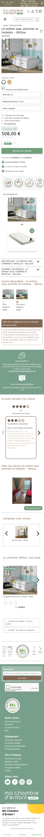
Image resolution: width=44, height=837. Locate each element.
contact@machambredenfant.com (22, 371)
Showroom (9, 725)
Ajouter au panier (22, 151)
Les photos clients (12, 727)
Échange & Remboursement (16, 765)
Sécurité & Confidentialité (15, 746)
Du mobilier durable (13, 743)
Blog (6, 730)
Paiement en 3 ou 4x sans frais (10, 653)
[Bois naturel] (9, 82)
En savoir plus (10, 124)
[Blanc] (4, 82)
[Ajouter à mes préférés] (41, 32)
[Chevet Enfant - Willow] (21, 532)
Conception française (13, 740)
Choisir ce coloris (6, 308)
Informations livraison (13, 759)
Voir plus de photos (33, 508)
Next (38, 57)
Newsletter (8, 669)
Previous (6, 57)
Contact (8, 771)
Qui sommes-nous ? (13, 722)
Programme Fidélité (13, 768)
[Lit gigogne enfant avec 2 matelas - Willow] (20, 580)
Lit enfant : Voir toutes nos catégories (21, 630)
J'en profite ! (22, 678)
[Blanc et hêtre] (10, 602)
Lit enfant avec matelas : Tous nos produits (18, 622)
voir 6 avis (6, 36)
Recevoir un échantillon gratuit (17, 89)
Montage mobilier (12, 762)
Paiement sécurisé (12, 749)
